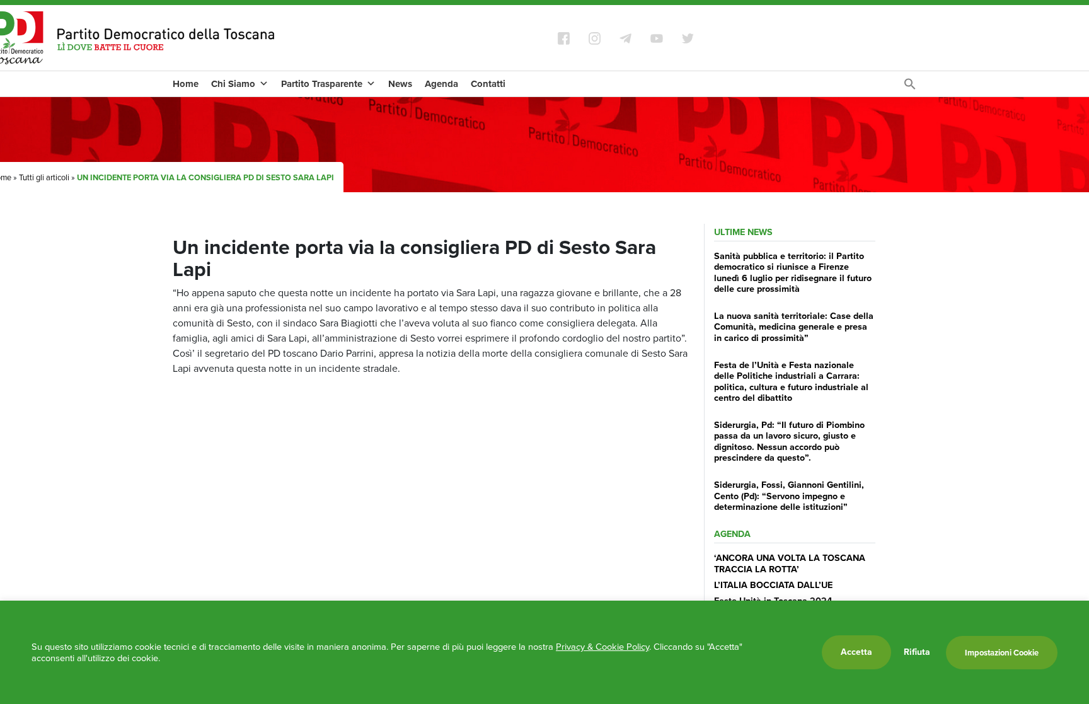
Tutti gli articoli (44, 177)
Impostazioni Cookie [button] (1002, 653)
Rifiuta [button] (917, 652)
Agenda (441, 84)
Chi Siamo (233, 84)
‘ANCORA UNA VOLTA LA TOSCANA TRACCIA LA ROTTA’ (789, 563)
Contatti (488, 84)
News (400, 84)
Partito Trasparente (321, 84)
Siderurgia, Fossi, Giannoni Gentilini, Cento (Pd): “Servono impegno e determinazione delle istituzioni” (789, 496)
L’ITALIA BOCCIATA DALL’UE (773, 585)
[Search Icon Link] (910, 87)
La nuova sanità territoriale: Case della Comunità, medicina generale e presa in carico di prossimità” (793, 327)
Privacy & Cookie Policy (602, 647)
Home (186, 84)
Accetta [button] (856, 652)
